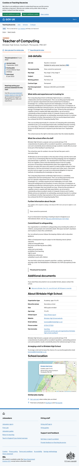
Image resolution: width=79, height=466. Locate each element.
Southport (49, 403)
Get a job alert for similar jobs (14, 50)
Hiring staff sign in (46, 424)
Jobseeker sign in (7, 424)
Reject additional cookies (31, 14)
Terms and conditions (26, 451)
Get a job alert (34, 399)
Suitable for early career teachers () (56, 65)
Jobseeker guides (8, 431)
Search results (11, 32)
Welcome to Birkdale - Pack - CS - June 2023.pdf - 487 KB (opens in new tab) (51, 288)
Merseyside (58, 403)
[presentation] (52, 376)
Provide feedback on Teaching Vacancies (53, 442)
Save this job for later (37, 50)
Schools (25, 25)
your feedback (22, 28)
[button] (52, 376)
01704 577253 (48, 325)
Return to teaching (8, 435)
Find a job (5, 428)
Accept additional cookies (11, 14)
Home (4, 32)
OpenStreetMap (67, 391)
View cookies (45, 14)
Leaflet (57, 391)
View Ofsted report (50, 315)
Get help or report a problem (50, 439)
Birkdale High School (46, 366)
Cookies (5, 451)
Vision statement (7, 454)
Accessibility (38, 451)
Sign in (75, 19)
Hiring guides (45, 428)
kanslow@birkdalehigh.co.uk (53, 322)
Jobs (19, 25)
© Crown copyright (70, 461)
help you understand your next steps (57, 219)
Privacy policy (13, 451)
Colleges (33, 25)
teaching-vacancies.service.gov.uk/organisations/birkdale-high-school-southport (59, 331)
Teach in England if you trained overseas (15, 438)
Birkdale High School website (53, 318)
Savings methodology (50, 451)
